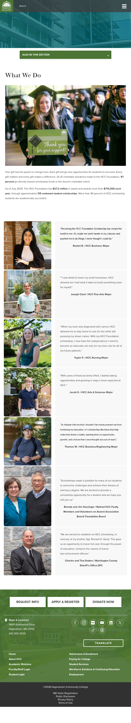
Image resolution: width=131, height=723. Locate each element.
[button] (124, 6)
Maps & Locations (19, 620)
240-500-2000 (17, 633)
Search (22, 6)
